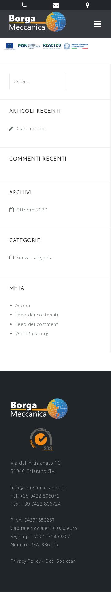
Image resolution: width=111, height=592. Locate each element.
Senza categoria (34, 258)
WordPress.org (31, 333)
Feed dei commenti (37, 324)
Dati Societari (61, 561)
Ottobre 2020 (31, 210)
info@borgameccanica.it (38, 487)
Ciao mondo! (31, 128)
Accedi (22, 305)
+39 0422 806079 (40, 496)
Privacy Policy (26, 561)
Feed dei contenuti (36, 315)
